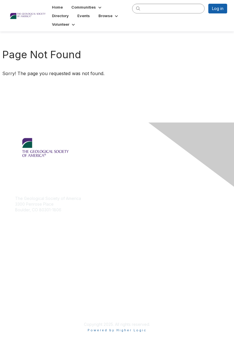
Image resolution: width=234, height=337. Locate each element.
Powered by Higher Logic (117, 330)
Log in (217, 8)
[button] (87, 7)
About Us (23, 304)
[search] (138, 8)
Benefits (23, 261)
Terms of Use (28, 310)
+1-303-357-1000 (31, 218)
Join (19, 255)
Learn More (26, 266)
